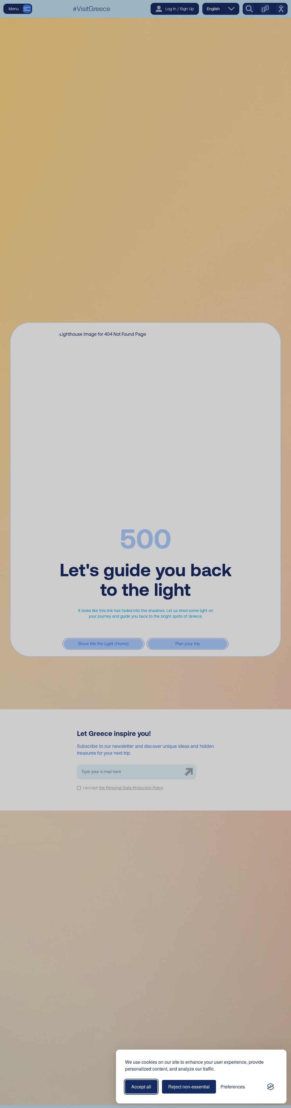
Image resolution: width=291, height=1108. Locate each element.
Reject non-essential (189, 1086)
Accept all (141, 1086)
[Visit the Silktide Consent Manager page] (270, 1087)
